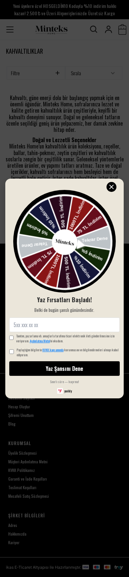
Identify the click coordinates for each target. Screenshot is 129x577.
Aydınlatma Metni (40, 340)
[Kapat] (111, 187)
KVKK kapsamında (53, 349)
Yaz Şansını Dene (64, 369)
